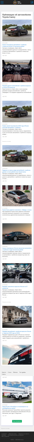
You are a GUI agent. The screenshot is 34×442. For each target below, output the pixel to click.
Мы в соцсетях (5, 436)
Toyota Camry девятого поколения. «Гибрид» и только (17, 210)
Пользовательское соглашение (16, 435)
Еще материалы (17, 421)
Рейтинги (15, 372)
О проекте (4, 433)
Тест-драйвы (22, 372)
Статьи (9, 372)
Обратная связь (13, 433)
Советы (4, 374)
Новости (4, 372)
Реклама (4, 435)
